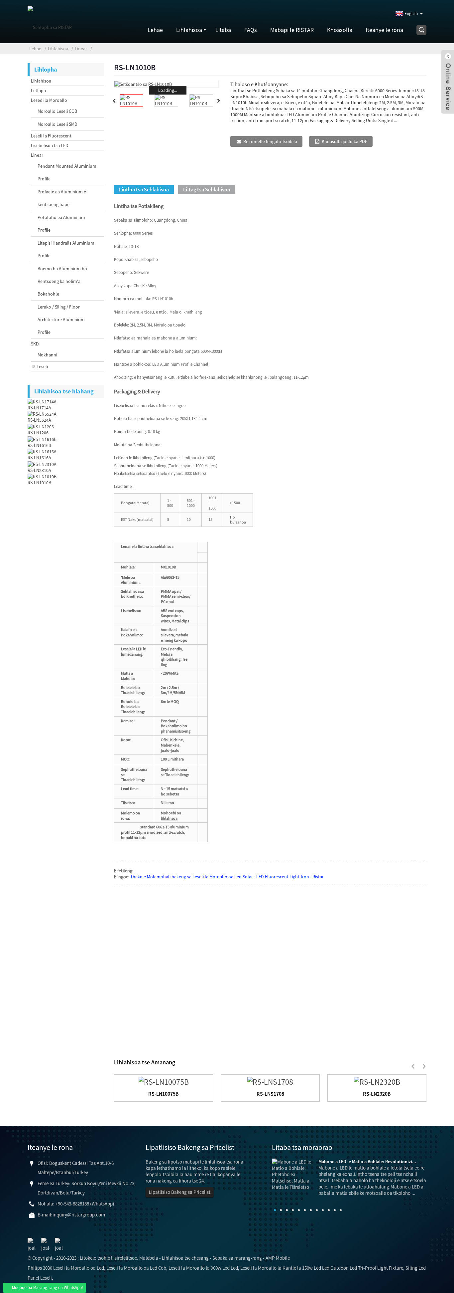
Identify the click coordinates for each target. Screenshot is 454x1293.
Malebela (148, 1258)
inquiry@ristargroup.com (79, 1214)
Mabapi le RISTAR (292, 30)
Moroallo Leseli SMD (57, 124)
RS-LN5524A (39, 420)
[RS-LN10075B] (164, 1081)
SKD (35, 344)
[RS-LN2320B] (377, 1081)
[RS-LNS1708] (270, 1081)
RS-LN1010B (39, 483)
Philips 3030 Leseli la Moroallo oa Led (66, 1268)
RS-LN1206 (38, 433)
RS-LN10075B (163, 1093)
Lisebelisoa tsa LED (49, 145)
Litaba (223, 30)
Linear (81, 49)
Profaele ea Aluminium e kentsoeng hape (62, 198)
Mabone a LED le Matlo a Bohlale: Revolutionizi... (367, 1162)
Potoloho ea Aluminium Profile (61, 223)
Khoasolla (339, 30)
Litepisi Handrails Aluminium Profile (66, 249)
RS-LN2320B (377, 1093)
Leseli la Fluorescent (51, 136)
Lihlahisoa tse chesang (185, 1258)
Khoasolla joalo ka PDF (344, 141)
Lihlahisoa (189, 30)
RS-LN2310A (39, 470)
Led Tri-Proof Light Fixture (376, 1268)
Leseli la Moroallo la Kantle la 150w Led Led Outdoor (293, 1268)
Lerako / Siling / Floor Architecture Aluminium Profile (61, 319)
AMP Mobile (278, 1258)
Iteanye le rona (384, 30)
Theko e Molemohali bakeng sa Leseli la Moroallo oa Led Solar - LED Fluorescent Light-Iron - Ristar (227, 877)
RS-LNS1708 (270, 1093)
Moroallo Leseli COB (57, 111)
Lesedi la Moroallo (49, 100)
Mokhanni (47, 355)
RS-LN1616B (39, 445)
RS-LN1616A (39, 458)
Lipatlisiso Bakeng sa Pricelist (179, 1192)
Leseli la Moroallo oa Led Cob (136, 1268)
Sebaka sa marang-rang (237, 1258)
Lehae (155, 30)
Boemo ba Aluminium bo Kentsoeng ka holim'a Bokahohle (62, 281)
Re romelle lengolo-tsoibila (270, 141)
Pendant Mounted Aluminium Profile (67, 172)
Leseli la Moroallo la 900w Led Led (203, 1268)
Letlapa (38, 91)
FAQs (250, 30)
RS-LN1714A (39, 408)
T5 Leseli (39, 366)
